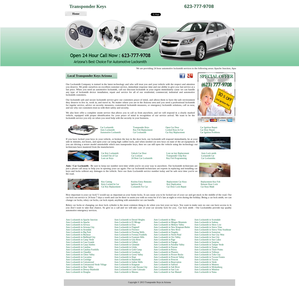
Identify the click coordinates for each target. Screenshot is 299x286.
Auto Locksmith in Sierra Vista (208, 227)
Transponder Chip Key (176, 156)
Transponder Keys (141, 127)
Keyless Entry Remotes (141, 182)
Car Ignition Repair (208, 127)
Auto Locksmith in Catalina (78, 247)
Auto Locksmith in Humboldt (127, 259)
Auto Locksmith (107, 130)
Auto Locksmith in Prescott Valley (169, 257)
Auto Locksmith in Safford (166, 264)
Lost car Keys (107, 158)
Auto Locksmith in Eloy (125, 225)
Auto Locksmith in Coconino (79, 257)
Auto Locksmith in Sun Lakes (207, 240)
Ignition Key (136, 184)
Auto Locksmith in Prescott (166, 259)
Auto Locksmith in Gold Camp (128, 249)
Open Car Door (172, 127)
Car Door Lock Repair (176, 187)
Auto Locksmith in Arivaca (78, 225)
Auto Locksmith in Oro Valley (167, 237)
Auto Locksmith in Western (206, 264)
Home (75, 13)
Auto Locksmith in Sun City (206, 237)
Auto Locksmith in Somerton (207, 232)
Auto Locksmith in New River (167, 230)
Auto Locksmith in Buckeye (78, 235)
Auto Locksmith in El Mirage (127, 222)
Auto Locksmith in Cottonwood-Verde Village (86, 264)
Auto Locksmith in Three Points (208, 249)
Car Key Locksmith (110, 153)
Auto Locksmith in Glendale (126, 244)
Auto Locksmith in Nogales (166, 232)
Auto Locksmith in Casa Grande (80, 242)
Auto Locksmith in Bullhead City (80, 237)
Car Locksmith (106, 127)
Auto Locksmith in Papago (165, 242)
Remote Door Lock (209, 184)
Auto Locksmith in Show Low (207, 225)
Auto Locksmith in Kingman (127, 264)
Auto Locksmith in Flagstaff (126, 227)
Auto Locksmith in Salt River (167, 267)
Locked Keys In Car (174, 130)
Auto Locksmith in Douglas (78, 272)
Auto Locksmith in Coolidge (78, 259)
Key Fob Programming (176, 158)
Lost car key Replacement (177, 153)
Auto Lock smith (208, 153)
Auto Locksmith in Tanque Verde (209, 244)
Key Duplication (174, 184)
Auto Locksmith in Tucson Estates (209, 257)
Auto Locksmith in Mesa (165, 220)
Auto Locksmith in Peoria (165, 249)
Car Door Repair (207, 130)
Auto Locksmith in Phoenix (166, 252)
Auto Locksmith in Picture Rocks (168, 254)
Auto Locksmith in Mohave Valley (169, 225)
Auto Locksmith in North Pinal (167, 235)
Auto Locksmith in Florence (126, 230)
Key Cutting (106, 182)
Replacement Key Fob (210, 182)
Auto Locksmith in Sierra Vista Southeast (212, 230)
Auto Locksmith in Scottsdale (207, 220)
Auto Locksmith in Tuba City (207, 254)
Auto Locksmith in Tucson (206, 259)
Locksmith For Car (139, 187)
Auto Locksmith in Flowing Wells (129, 232)
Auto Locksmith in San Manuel (167, 272)
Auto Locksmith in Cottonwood (80, 262)
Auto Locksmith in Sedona (206, 222)
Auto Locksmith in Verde (205, 262)
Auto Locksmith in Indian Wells (128, 262)
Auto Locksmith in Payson (165, 247)
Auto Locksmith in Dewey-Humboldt (82, 269)
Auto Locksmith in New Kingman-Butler (172, 227)
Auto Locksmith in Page (164, 240)
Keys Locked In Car (110, 184)
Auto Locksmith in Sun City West (209, 235)
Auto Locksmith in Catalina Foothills (82, 249)
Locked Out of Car (109, 156)
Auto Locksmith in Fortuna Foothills (130, 235)
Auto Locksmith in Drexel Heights (129, 220)
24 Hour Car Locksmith (141, 158)
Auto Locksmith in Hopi (125, 257)
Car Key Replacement (175, 132)
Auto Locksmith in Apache (78, 222)
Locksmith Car (207, 156)
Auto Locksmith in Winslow (206, 269)
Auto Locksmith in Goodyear (127, 252)
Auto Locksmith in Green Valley (128, 254)
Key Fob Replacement (142, 130)
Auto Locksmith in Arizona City (80, 227)
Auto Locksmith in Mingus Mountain (170, 222)
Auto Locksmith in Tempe (206, 247)
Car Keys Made (207, 187)
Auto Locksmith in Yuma (205, 272)
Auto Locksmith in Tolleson (206, 252)
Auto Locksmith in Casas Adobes (80, 244)
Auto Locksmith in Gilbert (126, 242)
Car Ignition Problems (210, 132)
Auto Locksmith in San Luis (166, 269)
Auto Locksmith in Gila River (127, 240)
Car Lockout (136, 156)
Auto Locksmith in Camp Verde (80, 240)
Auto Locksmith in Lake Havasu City (130, 267)
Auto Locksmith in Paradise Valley (169, 244)
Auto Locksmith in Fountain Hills (129, 237)
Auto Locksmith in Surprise (206, 242)
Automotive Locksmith (110, 132)
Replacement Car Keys (177, 182)
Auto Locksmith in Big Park (78, 232)
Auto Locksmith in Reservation (167, 262)
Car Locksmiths (208, 158)
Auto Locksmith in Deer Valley (79, 267)
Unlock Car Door (139, 153)
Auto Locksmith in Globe (125, 247)
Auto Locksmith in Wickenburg (208, 267)
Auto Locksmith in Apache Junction (81, 220)
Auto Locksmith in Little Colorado (129, 269)
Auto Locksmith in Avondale (78, 230)
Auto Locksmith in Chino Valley (80, 254)
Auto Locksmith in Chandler (78, 252)
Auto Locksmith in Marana (126, 272)
